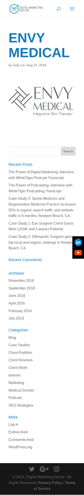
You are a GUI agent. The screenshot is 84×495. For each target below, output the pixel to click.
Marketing (16, 383)
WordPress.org (20, 447)
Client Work (18, 368)
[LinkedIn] (78, 242)
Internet (14, 375)
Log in (13, 424)
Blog (12, 337)
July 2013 (16, 318)
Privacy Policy (50, 483)
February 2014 (20, 311)
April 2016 (17, 303)
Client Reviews (21, 360)
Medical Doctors (21, 390)
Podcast (15, 398)
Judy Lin (19, 65)
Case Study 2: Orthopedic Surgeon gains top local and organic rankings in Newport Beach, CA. (41, 242)
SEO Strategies (21, 405)
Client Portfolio (20, 353)
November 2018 (21, 281)
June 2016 (17, 296)
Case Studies (19, 345)
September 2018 (22, 288)
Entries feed (18, 432)
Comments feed (21, 440)
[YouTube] (78, 252)
